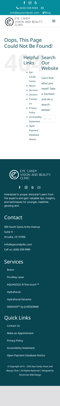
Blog (48, 12)
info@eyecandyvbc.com (24, 12)
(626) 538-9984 (29, 8)
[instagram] (30, 2)
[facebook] (24, 2)
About (32, 85)
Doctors (33, 94)
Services (33, 90)
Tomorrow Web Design (30, 374)
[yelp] (35, 2)
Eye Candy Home (32, 77)
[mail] (38, 187)
